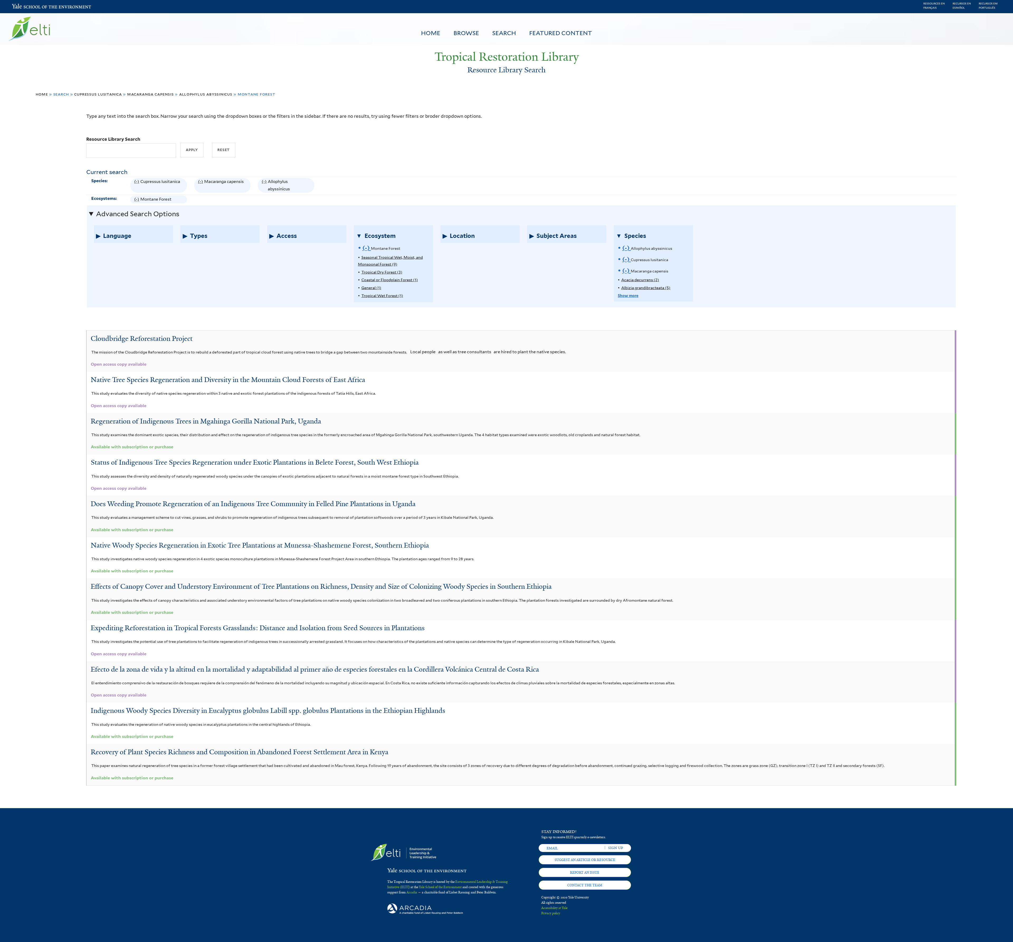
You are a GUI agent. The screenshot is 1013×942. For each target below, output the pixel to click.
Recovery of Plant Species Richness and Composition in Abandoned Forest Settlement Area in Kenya (239, 751)
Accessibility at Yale (554, 908)
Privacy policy (550, 913)
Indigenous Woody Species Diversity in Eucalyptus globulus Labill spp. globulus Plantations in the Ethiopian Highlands (268, 710)
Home (430, 33)
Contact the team (584, 885)
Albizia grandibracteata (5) (645, 287)
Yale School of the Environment (26, 7)
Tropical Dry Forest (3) (381, 272)
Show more (628, 295)
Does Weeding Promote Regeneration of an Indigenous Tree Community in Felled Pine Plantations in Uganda (253, 503)
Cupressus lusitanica (98, 94)
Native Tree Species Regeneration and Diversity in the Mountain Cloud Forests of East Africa (228, 379)
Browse (466, 33)
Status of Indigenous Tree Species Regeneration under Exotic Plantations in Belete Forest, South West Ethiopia (255, 462)
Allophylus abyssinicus (205, 94)
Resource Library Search (113, 139)
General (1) (371, 287)
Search (504, 33)
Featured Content (560, 33)
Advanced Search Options (137, 214)
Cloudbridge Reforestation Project (142, 338)
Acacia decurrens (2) (640, 279)
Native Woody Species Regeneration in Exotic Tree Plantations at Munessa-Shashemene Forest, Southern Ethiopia (260, 545)
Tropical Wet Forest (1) (382, 295)
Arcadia (412, 892)
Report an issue (584, 872)
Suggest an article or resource (585, 860)
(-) (137, 186)
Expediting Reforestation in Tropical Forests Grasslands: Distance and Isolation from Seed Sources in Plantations (258, 627)
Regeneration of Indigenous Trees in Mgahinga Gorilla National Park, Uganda (206, 421)
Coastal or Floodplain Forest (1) (389, 279)
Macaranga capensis (150, 94)
